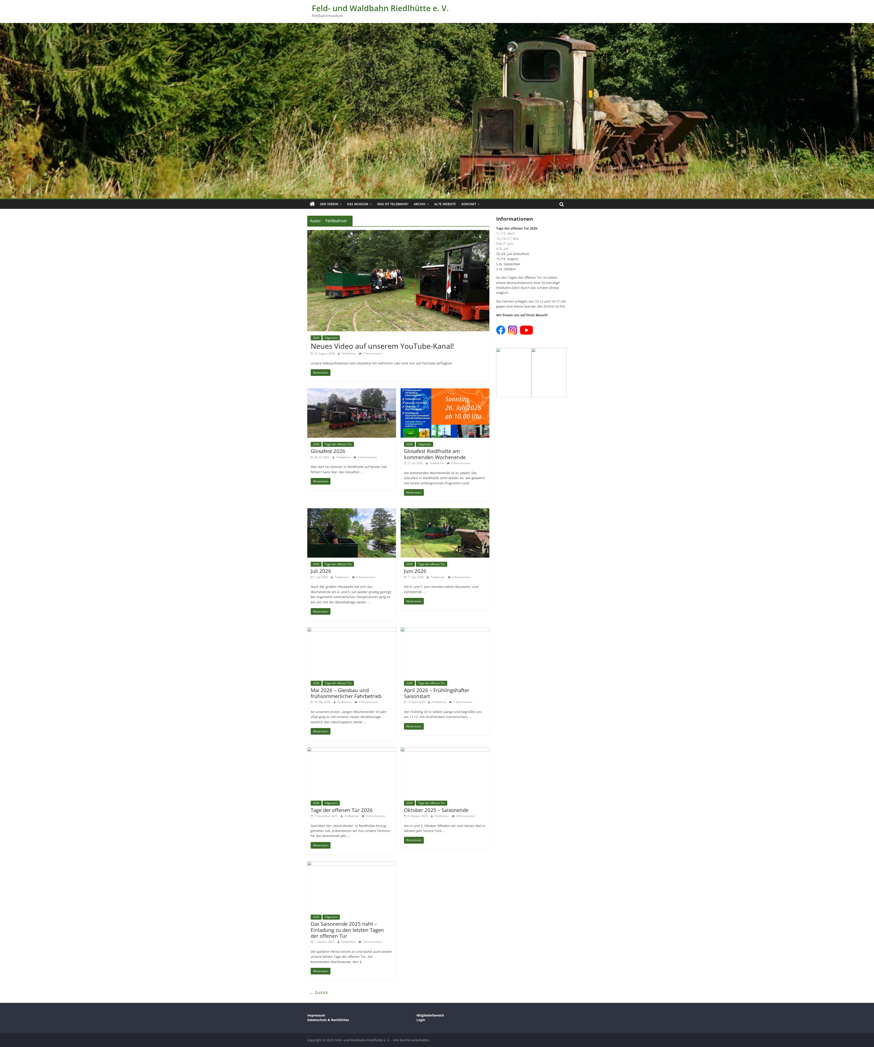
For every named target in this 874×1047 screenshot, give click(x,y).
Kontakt (468, 204)
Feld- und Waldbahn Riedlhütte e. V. (380, 8)
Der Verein (329, 204)
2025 (409, 803)
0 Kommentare (372, 353)
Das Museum (357, 204)
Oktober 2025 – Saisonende (436, 810)
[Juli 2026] (351, 510)
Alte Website (445, 204)
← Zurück (319, 992)
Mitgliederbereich (430, 1015)
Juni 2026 (415, 570)
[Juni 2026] (445, 510)
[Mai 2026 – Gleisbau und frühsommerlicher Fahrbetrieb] (351, 629)
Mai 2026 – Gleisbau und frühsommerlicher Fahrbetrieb (346, 693)
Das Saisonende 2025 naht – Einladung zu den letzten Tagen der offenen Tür (347, 929)
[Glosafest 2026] (351, 391)
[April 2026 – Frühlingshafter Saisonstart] (445, 629)
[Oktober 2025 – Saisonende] (445, 749)
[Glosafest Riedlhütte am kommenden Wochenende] (445, 391)
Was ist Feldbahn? (392, 204)
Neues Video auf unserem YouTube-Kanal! (382, 346)
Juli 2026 (321, 570)
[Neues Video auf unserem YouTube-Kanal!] (398, 232)
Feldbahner (349, 353)
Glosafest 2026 (328, 451)
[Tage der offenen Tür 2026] (351, 749)
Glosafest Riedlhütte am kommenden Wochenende (435, 454)
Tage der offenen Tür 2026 (342, 810)
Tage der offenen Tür (338, 444)
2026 (316, 338)
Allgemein (331, 338)
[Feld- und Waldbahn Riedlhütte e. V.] (312, 204)
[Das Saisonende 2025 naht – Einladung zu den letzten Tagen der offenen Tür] (351, 863)
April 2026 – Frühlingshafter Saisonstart (436, 693)
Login (421, 1020)
